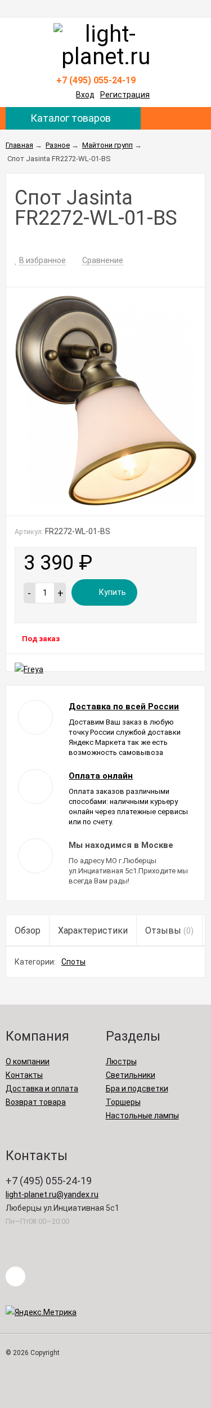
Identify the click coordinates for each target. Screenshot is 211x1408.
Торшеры (123, 1102)
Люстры (121, 1061)
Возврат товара (36, 1102)
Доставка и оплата (42, 1088)
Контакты (24, 1075)
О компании (28, 1061)
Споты (73, 961)
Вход (85, 94)
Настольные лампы (142, 1115)
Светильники (130, 1075)
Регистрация (125, 94)
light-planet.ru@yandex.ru (52, 1194)
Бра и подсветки (137, 1088)
